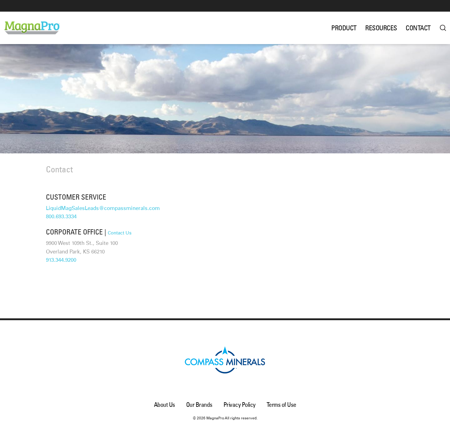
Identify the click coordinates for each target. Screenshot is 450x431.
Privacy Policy (239, 404)
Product (344, 28)
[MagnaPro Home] (37, 28)
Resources (381, 28)
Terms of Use (281, 404)
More (443, 28)
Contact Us (120, 233)
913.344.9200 (61, 260)
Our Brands (199, 404)
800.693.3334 (61, 216)
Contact (418, 28)
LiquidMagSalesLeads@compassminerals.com (103, 208)
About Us (164, 404)
